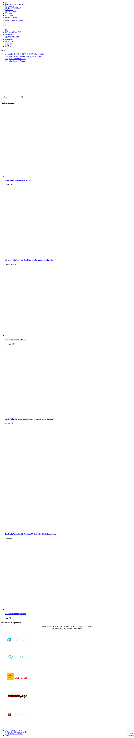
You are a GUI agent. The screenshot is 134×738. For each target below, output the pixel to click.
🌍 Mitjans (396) (10, 6)
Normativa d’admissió (11, 17)
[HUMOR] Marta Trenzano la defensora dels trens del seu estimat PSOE (24, 56)
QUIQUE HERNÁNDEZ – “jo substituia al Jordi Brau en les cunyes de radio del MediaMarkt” (29, 419)
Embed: (3, 99)
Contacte (7, 19)
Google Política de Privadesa (14, 734)
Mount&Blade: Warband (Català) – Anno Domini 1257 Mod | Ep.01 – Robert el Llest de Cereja (30, 534)
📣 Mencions (9, 10)
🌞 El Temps (9, 15)
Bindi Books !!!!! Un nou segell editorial (15, 613)
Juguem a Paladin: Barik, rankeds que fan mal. (17, 180)
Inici (6, 30)
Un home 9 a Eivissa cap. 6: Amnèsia (15, 61)
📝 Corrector (9, 13)
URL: (2, 97)
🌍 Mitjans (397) (9, 34)
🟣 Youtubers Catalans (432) (14, 4)
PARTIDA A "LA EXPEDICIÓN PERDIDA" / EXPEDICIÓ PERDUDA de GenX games (25, 54)
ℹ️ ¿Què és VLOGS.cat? (13, 8)
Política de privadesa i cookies (14, 21)
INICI (6, 2)
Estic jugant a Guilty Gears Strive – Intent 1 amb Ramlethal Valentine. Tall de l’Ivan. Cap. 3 (29, 260)
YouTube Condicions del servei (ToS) (16, 732)
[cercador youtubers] (20, 26)
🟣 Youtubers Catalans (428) (13, 32)
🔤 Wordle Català (10, 12)
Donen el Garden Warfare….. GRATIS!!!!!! (15, 339)
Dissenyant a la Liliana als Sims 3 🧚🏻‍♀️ (15, 58)
